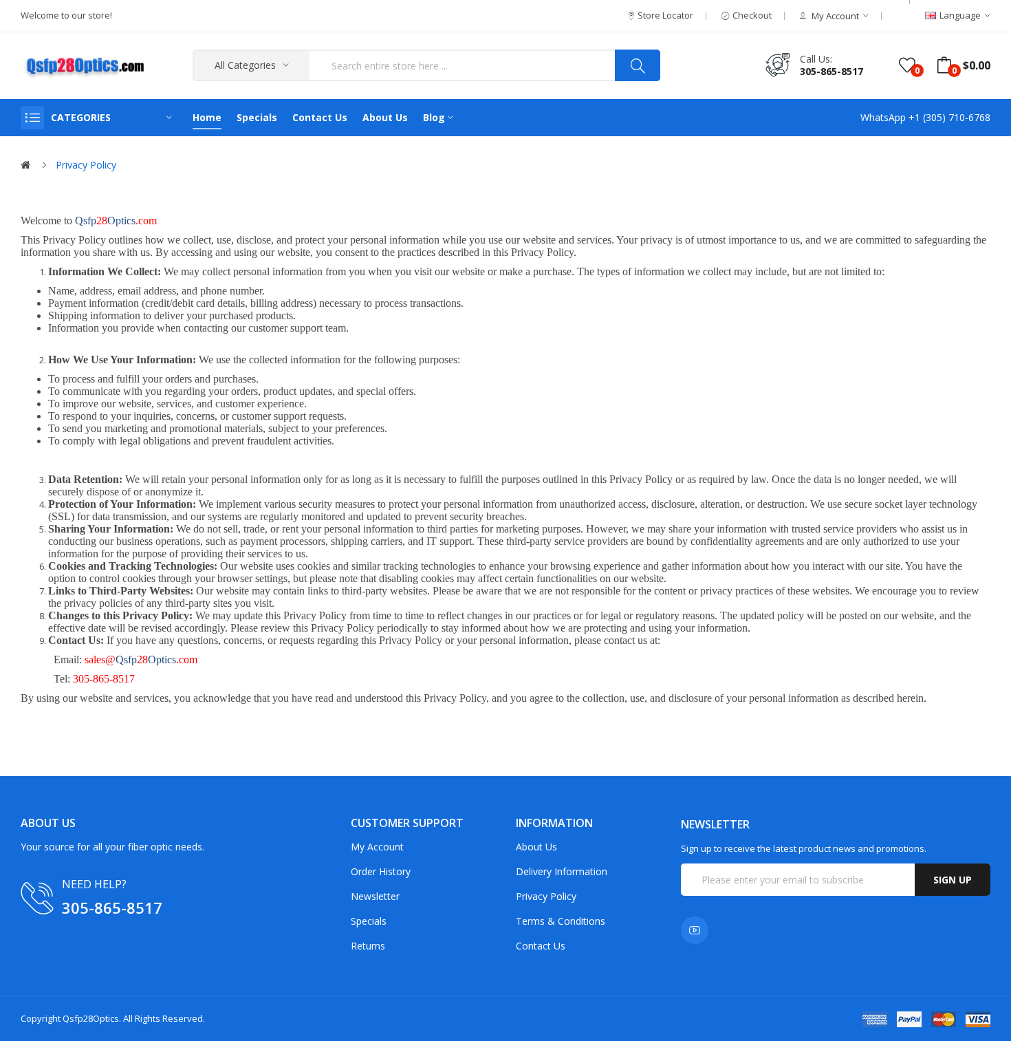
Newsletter (375, 896)
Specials (369, 920)
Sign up (952, 879)
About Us (536, 846)
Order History (381, 871)
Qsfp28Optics (91, 1018)
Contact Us (540, 945)
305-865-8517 (831, 71)
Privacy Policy (86, 164)
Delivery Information (561, 871)
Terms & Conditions (560, 920)
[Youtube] (694, 930)
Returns (368, 945)
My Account (377, 846)
